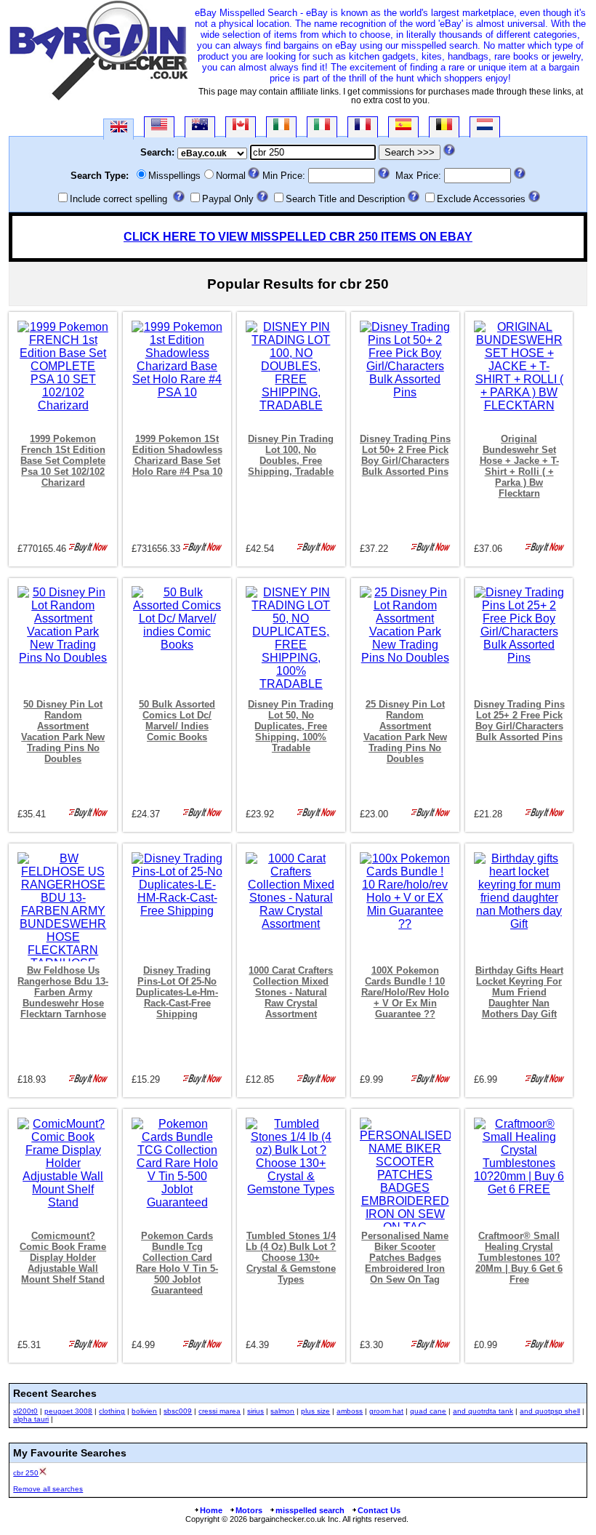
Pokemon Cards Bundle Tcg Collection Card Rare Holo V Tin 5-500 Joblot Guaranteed (177, 1263)
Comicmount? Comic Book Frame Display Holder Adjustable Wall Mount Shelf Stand (63, 1257)
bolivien (144, 1411)
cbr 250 (26, 1473)
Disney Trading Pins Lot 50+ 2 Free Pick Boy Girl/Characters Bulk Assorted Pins (405, 455)
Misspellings (174, 175)
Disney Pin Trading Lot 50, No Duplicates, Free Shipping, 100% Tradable (291, 726)
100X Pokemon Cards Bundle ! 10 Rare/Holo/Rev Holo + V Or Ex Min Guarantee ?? (405, 992)
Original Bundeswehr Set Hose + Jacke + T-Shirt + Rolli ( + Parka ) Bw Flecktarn (519, 466)
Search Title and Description (345, 198)
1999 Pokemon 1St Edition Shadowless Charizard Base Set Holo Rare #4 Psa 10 (177, 455)
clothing (112, 1411)
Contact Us (379, 1510)
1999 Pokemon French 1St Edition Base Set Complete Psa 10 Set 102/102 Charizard (62, 460)
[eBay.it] (322, 126)
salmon (282, 1411)
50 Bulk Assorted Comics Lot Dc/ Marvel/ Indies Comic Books (177, 720)
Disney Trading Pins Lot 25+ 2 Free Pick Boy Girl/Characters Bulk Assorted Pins (519, 720)
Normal (231, 175)
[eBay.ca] (240, 126)
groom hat (386, 1411)
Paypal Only (228, 198)
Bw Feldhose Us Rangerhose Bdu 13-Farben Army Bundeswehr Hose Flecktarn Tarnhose (62, 992)
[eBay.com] (159, 126)
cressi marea (219, 1411)
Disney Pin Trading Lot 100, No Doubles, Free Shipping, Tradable (291, 455)
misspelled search (310, 1510)
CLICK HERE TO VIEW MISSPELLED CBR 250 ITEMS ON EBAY (298, 237)
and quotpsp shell (550, 1411)
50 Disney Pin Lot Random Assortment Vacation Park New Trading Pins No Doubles (63, 731)
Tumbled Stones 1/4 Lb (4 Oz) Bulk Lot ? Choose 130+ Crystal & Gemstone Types (291, 1257)
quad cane (428, 1411)
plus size (315, 1411)
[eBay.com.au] (200, 126)
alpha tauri (31, 1419)
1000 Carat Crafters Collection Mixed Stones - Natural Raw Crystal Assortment (291, 992)
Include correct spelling (118, 198)
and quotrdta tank (483, 1411)
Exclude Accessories (481, 198)
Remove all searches (48, 1489)
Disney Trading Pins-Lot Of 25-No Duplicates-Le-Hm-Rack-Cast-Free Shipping (177, 992)
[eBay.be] (444, 126)
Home (211, 1510)
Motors (248, 1510)
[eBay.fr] (362, 126)
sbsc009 (178, 1411)
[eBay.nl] (485, 126)
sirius (255, 1411)
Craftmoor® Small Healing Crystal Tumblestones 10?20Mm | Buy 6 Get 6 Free (519, 1257)
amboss (350, 1411)
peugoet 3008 (68, 1411)
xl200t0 (25, 1411)
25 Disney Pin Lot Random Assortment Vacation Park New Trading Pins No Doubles (405, 731)
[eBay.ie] (281, 126)
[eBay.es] (403, 126)
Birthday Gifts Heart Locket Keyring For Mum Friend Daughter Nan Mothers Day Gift (519, 992)
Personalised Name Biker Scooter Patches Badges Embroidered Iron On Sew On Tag (404, 1257)
